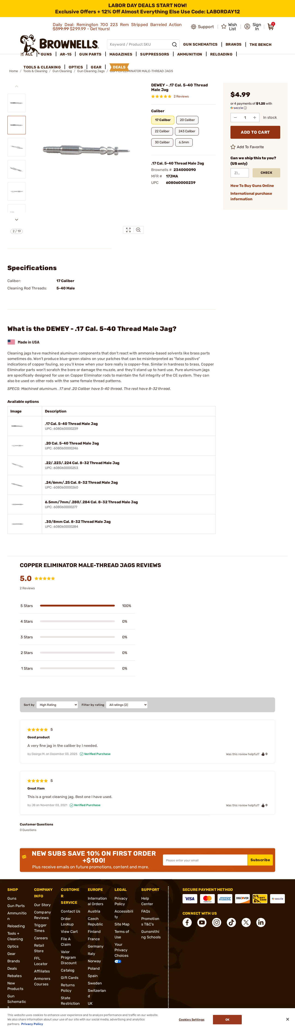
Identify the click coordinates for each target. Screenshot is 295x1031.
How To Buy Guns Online (252, 185)
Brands (13, 961)
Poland (94, 968)
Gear (11, 953)
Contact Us (70, 911)
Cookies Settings (191, 1019)
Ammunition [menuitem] (189, 54)
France (94, 939)
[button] (252, 27)
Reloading (16, 926)
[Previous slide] (16, 86)
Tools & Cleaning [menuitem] (42, 67)
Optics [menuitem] (76, 67)
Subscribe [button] (260, 860)
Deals (12, 968)
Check (266, 173)
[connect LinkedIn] (261, 922)
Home (13, 71)
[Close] (288, 1019)
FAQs (145, 911)
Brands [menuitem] (234, 44)
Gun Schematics (16, 1001)
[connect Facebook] (187, 922)
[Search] (174, 44)
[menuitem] (28, 54)
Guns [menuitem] (46, 54)
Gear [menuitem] (96, 67)
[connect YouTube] (201, 922)
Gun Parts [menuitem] (90, 54)
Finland (94, 931)
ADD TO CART (255, 132)
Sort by (29, 705)
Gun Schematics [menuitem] (200, 44)
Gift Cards (69, 977)
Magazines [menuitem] (121, 54)
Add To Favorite (250, 147)
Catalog (67, 970)
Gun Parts (16, 906)
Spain (93, 976)
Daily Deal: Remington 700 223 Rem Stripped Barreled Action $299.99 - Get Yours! (117, 26)
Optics (13, 946)
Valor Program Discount (69, 957)
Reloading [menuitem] (221, 54)
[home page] (59, 44)
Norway (94, 961)
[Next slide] (16, 219)
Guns (11, 898)
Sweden (95, 983)
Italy (91, 953)
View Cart (69, 931)
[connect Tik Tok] (231, 922)
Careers (41, 938)
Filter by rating (93, 705)
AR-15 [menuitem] (66, 54)
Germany (96, 946)
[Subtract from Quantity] (235, 117)
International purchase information (251, 196)
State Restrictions (70, 1003)
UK (90, 1003)
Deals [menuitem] (119, 67)
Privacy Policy (32, 1024)
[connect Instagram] (216, 922)
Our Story (42, 905)
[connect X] (246, 922)
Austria (94, 911)
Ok (227, 1019)
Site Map (122, 924)
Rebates (14, 976)
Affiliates (42, 971)
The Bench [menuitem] (261, 44)
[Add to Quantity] (254, 117)
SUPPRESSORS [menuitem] (154, 54)
